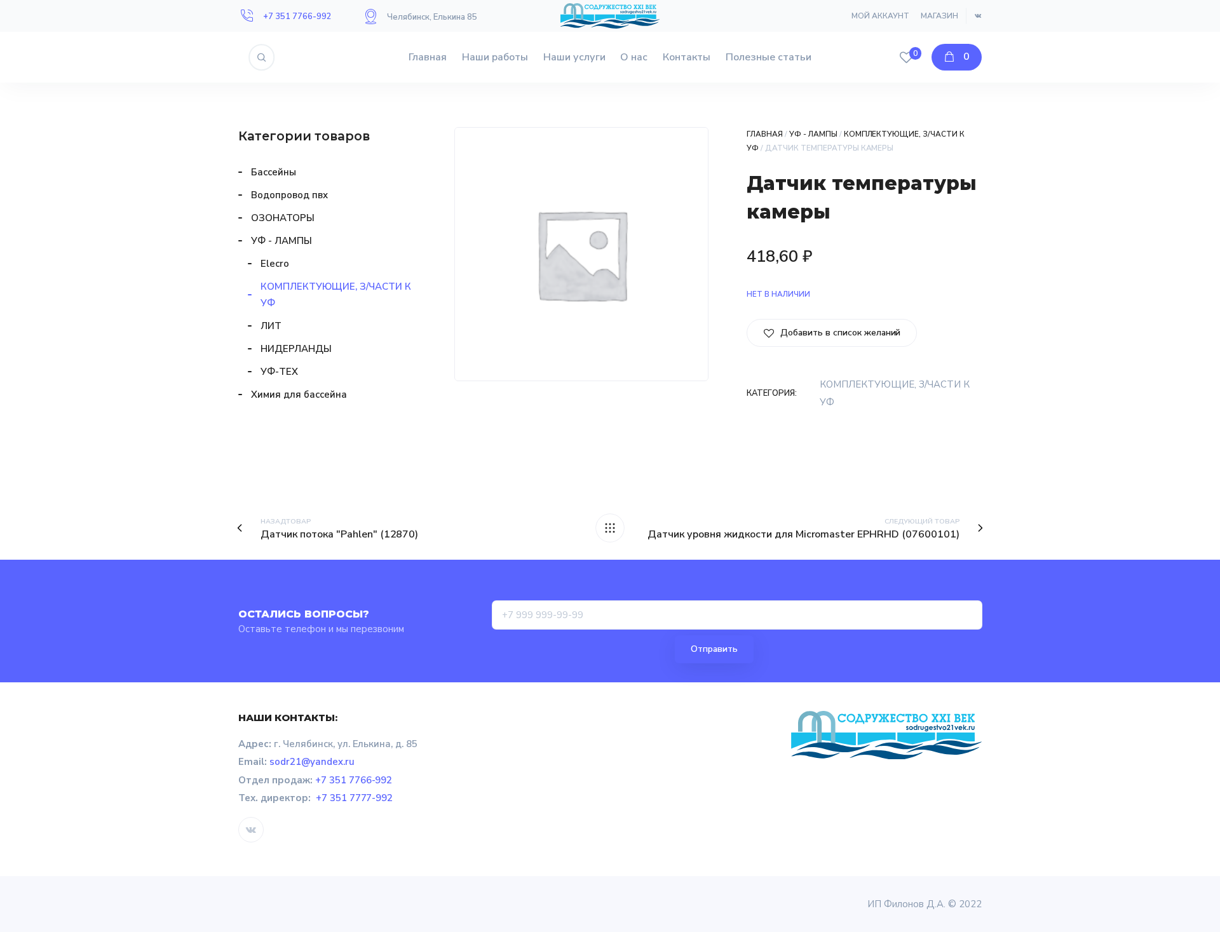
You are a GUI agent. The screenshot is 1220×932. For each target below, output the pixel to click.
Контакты (686, 57)
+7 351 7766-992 (297, 16)
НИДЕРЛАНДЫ (296, 348)
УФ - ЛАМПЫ (813, 134)
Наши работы (495, 57)
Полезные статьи (768, 57)
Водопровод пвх (289, 195)
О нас (633, 57)
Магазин (939, 16)
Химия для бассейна (299, 394)
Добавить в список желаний (839, 333)
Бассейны (273, 172)
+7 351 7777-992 (354, 798)
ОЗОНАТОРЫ (283, 218)
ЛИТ (271, 326)
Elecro (275, 263)
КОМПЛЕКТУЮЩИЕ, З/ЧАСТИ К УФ (336, 294)
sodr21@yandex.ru (312, 761)
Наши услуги (574, 57)
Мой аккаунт (880, 16)
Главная (428, 57)
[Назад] (610, 528)
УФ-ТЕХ (279, 371)
